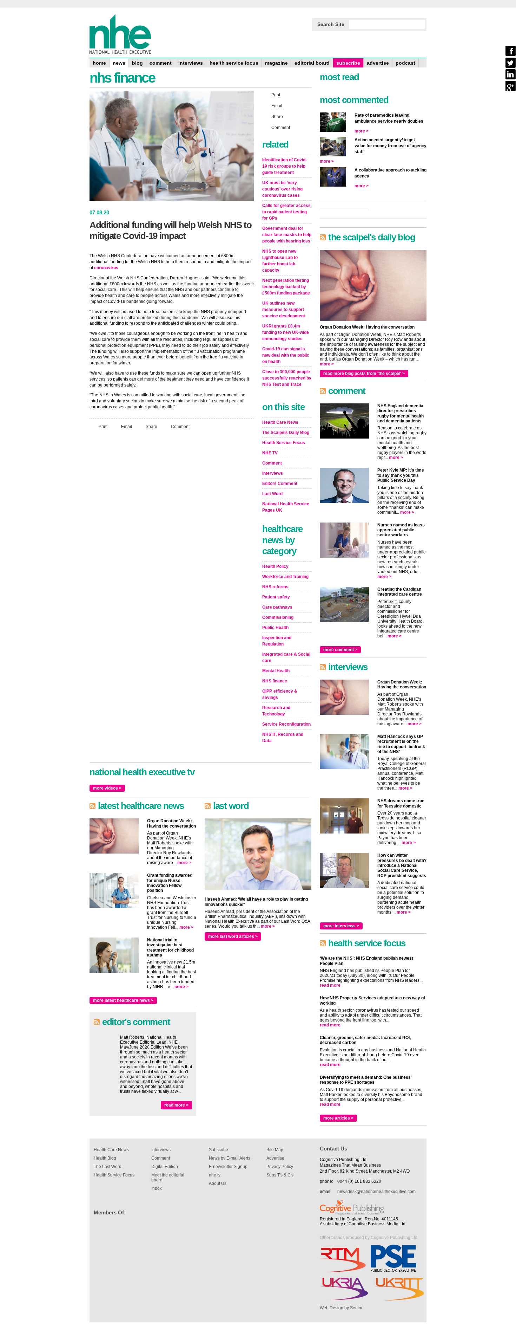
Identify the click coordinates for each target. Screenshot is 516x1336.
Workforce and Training (285, 576)
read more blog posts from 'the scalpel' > (364, 373)
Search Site (330, 24)
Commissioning (277, 617)
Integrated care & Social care (286, 657)
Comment (180, 426)
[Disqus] (172, 528)
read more (330, 985)
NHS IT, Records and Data (282, 737)
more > (184, 862)
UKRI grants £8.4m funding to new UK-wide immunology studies (285, 332)
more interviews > (341, 925)
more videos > (107, 788)
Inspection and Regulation (276, 641)
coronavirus (106, 267)
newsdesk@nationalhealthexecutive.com (376, 1191)
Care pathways (277, 607)
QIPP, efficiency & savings (279, 694)
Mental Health (276, 670)
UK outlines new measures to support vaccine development (283, 309)
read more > (176, 1105)
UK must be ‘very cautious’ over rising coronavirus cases (282, 189)
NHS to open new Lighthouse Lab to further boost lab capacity (280, 261)
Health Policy (275, 566)
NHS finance (274, 681)
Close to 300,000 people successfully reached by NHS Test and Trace (286, 378)
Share (151, 426)
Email (126, 426)
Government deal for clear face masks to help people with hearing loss (286, 235)
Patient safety (276, 597)
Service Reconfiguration (286, 724)
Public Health (275, 627)
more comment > (340, 649)
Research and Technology (276, 710)
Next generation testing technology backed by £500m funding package (286, 287)
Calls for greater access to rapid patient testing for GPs (286, 212)
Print (103, 426)
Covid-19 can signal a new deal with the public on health (285, 355)
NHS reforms (275, 586)
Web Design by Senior (341, 1307)
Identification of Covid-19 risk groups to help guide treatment (284, 166)
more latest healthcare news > (123, 1000)
